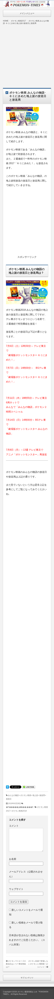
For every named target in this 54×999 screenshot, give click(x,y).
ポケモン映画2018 (19, 811)
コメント (14, 825)
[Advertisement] (27, 54)
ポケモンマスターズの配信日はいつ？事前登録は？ (16, 964)
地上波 (35, 795)
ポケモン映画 (25, 795)
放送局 (42, 795)
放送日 (8, 799)
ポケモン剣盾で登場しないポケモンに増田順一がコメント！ (38, 964)
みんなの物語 (13, 795)
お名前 (12, 859)
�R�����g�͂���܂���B (19, 807)
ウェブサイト (16, 889)
